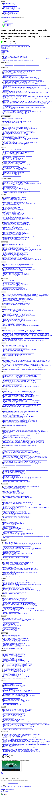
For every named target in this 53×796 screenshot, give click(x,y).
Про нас (24, 46)
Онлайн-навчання (14, 45)
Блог (2, 43)
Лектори (28, 46)
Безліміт (2, 789)
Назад (2, 772)
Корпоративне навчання (16, 46)
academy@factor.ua (5, 51)
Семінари (8, 43)
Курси (4, 43)
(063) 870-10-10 (4, 50)
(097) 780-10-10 (4, 48)
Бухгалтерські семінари (23, 45)
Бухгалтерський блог (5, 46)
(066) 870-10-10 (4, 47)
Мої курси (5, 754)
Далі (2, 773)
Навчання (3, 52)
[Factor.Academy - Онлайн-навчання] (8, 42)
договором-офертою (13, 783)
